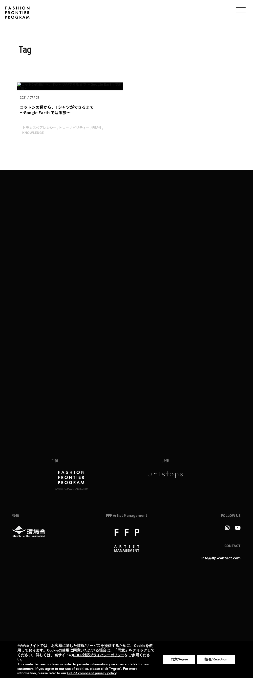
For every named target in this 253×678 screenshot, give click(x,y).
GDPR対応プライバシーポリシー (98, 655)
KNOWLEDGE (33, 132)
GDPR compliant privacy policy (91, 673)
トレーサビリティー (74, 127)
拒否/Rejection (216, 659)
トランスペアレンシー (39, 127)
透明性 (96, 127)
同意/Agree (179, 659)
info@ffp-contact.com (221, 557)
